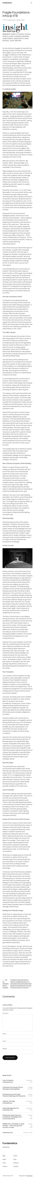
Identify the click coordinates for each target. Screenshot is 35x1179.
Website (5, 1048)
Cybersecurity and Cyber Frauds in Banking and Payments (14, 1095)
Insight (22, 20)
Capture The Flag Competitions (9, 1102)
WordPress (29, 1175)
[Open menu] (31, 3)
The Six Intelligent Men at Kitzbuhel (6, 983)
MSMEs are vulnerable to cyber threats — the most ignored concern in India (13, 1125)
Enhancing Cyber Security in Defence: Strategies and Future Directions (12, 1117)
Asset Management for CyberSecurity (11, 1109)
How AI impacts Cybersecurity (8, 1081)
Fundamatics (7, 3)
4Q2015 (18, 20)
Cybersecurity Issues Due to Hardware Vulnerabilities (13, 1088)
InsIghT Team (11, 20)
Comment (6, 1013)
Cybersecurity (8, 1132)
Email (4, 1041)
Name (4, 1033)
